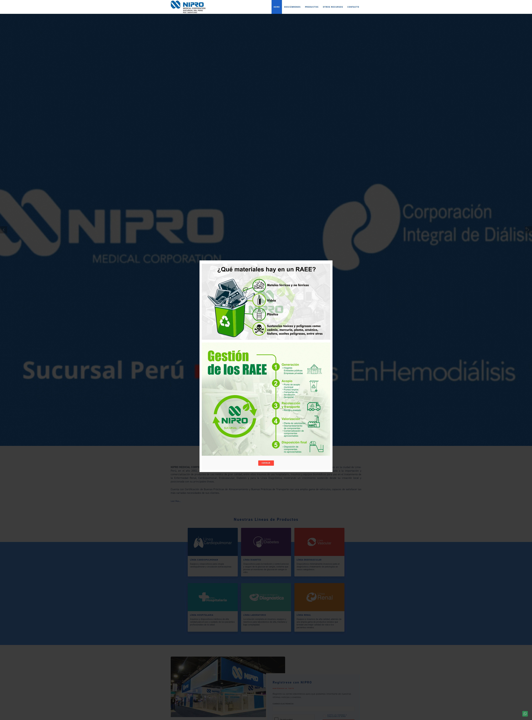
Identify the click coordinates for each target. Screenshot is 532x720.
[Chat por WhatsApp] (525, 714)
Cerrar (266, 463)
